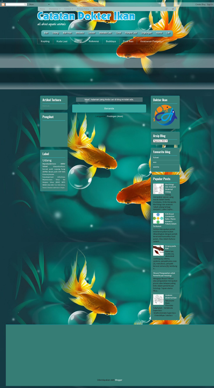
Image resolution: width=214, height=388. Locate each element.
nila (48, 185)
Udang (55, 33)
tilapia (62, 188)
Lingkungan (146, 33)
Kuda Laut (62, 41)
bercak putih (48, 169)
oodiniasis (56, 188)
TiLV (55, 185)
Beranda (109, 108)
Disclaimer (53, 9)
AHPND (45, 172)
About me (97, 9)
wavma (156, 167)
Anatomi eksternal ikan (171, 296)
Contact (67, 9)
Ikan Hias (67, 33)
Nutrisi (159, 33)
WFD (63, 182)
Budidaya (111, 41)
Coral (118, 33)
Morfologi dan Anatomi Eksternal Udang (170, 188)
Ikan (46, 33)
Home (42, 9)
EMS (63, 172)
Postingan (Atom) (115, 116)
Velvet (45, 166)
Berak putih (53, 172)
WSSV (45, 185)
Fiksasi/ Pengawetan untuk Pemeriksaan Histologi (164, 274)
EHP (59, 172)
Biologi (78, 41)
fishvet (156, 158)
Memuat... (47, 106)
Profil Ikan (128, 41)
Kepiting (45, 41)
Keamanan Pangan (150, 41)
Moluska (80, 33)
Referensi (94, 41)
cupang (57, 169)
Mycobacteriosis (49, 164)
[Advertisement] (107, 68)
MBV (52, 185)
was (154, 162)
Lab (168, 33)
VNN (59, 185)
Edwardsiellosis (59, 167)
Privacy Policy (83, 9)
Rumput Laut (131, 33)
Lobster (91, 33)
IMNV (63, 164)
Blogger (118, 380)
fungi (63, 169)
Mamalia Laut (105, 33)
